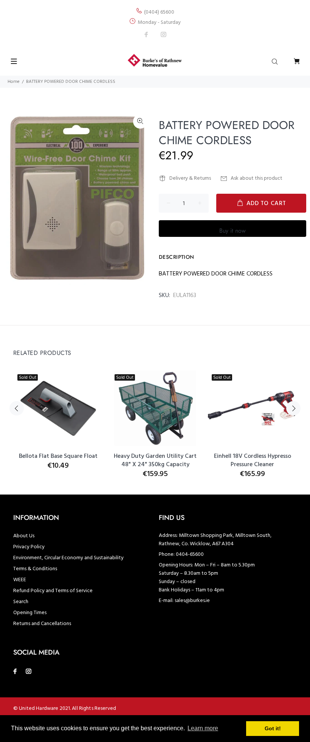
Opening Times (29, 612)
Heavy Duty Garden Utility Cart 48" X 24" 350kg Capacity (155, 460)
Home (14, 82)
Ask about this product (256, 178)
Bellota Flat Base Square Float (58, 456)
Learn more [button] (203, 728)
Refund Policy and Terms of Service (53, 590)
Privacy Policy (29, 547)
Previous (16, 408)
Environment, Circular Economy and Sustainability (68, 558)
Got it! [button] (273, 728)
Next (293, 408)
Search (20, 601)
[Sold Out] (252, 408)
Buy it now (232, 230)
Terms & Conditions (35, 569)
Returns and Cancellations (42, 623)
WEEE (19, 580)
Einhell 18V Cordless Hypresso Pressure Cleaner (252, 460)
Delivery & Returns (190, 178)
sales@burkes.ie (192, 600)
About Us (23, 536)
